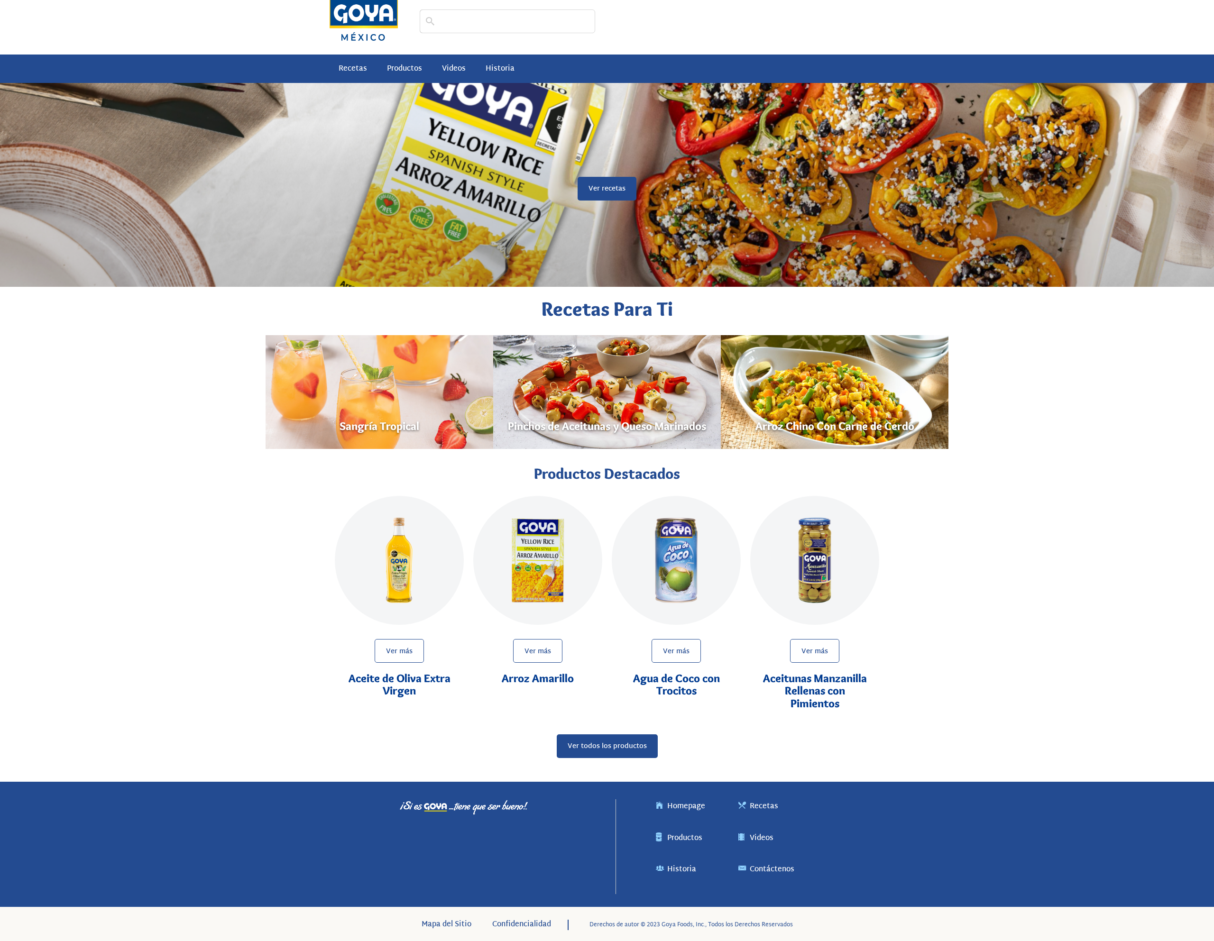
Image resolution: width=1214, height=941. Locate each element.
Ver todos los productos (607, 746)
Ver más (399, 652)
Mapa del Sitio (446, 925)
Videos (454, 69)
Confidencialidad (521, 925)
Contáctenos (775, 869)
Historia (500, 69)
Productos (404, 69)
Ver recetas (607, 189)
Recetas (353, 69)
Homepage (690, 806)
